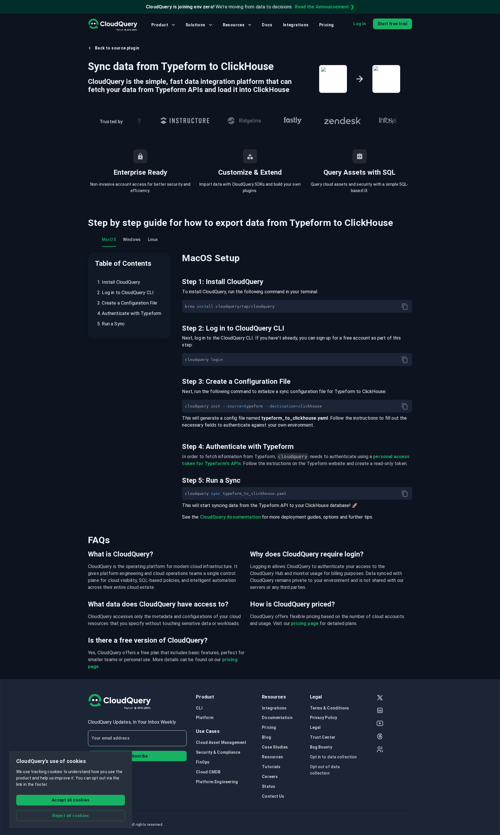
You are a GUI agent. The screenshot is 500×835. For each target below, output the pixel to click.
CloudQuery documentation (230, 517)
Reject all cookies (70, 815)
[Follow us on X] (380, 698)
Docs (267, 25)
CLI (199, 708)
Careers (270, 776)
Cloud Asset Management (221, 742)
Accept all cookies (70, 800)
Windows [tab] (132, 239)
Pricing (326, 25)
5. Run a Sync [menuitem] (111, 324)
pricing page (305, 623)
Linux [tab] (153, 239)
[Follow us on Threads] (380, 737)
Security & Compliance (218, 752)
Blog (266, 737)
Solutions (195, 25)
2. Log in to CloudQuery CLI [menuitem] (125, 292)
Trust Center (322, 737)
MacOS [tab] (109, 239)
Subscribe (137, 756)
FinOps (202, 762)
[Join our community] (380, 750)
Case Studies (275, 747)
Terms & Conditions (329, 708)
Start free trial (392, 23)
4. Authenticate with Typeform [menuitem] (129, 313)
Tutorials (271, 766)
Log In (359, 23)
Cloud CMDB (208, 772)
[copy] (405, 306)
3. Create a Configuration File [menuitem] (127, 303)
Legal (315, 727)
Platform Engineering (217, 781)
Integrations (296, 25)
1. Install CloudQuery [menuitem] (118, 282)
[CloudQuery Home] (112, 25)
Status (268, 786)
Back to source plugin (117, 48)
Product (159, 25)
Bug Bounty (321, 747)
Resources (234, 25)
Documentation (277, 717)
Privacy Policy (323, 717)
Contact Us (273, 796)
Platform (205, 717)
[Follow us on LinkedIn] (380, 711)
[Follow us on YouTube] (380, 724)
